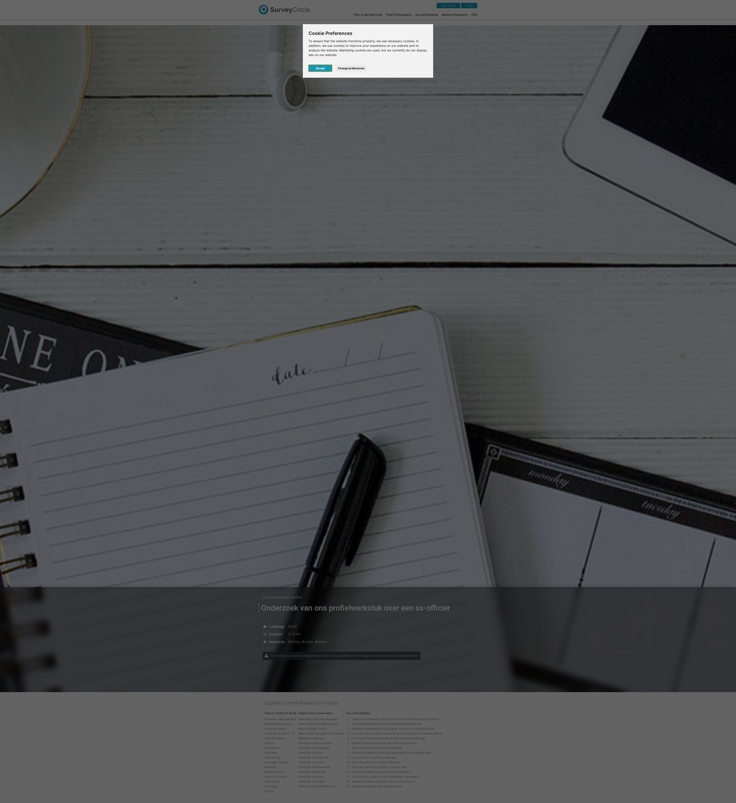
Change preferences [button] (351, 68)
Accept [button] (320, 68)
